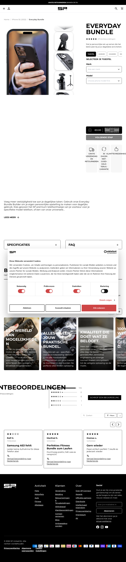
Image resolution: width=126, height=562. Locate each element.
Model (89, 76)
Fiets (37, 491)
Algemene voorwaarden (28, 549)
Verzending (60, 491)
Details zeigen (106, 300)
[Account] (8, 8)
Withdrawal (60, 507)
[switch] (49, 291)
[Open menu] (3, 8)
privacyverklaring (103, 521)
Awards (79, 494)
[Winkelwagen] (122, 8)
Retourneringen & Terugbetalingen (62, 500)
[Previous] (112, 424)
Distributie (80, 501)
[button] (66, 388)
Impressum (81, 515)
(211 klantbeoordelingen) (106, 39)
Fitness (38, 501)
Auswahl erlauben (63, 308)
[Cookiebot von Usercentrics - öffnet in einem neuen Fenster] (106, 252)
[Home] (62, 9)
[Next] (118, 424)
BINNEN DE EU (63, 2)
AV (77, 518)
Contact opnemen (59, 515)
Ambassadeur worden (61, 524)
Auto (37, 498)
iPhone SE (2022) (19, 19)
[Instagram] (102, 527)
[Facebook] (97, 527)
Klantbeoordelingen (63, 510)
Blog (57, 520)
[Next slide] (119, 312)
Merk (88, 64)
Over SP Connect (83, 491)
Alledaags (39, 505)
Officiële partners (83, 498)
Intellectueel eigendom (81, 506)
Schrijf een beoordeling (104, 397)
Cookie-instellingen (41, 549)
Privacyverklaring (83, 511)
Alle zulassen (99, 308)
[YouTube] (106, 527)
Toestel (91, 54)
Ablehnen (27, 308)
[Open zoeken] (116, 8)
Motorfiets (39, 494)
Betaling (59, 494)
